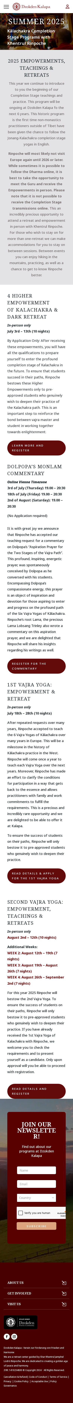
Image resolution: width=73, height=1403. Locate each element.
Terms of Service (58, 1376)
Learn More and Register (28, 447)
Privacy (7, 1381)
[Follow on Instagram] (14, 1337)
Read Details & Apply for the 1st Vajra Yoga (35, 875)
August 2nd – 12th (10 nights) (31, 937)
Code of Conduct (38, 1376)
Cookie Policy (22, 1381)
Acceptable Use (39, 1381)
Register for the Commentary (29, 666)
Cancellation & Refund (15, 1376)
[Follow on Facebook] (7, 1337)
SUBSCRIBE (37, 1226)
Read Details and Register (29, 1091)
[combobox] (36, 1198)
